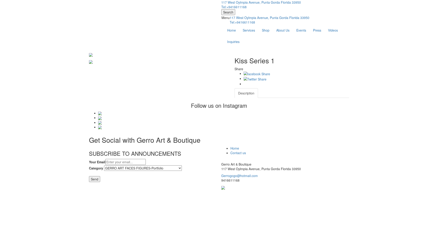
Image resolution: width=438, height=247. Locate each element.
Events (301, 30)
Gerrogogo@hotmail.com (239, 175)
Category (96, 168)
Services (249, 30)
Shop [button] (265, 30)
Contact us (238, 152)
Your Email (97, 162)
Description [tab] (246, 93)
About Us (282, 30)
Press (317, 30)
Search (228, 12)
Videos (333, 30)
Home (231, 30)
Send (94, 179)
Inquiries (233, 41)
